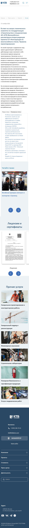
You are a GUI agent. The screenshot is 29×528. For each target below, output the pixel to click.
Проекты (4, 457)
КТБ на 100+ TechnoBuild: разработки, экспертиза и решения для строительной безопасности (15, 129)
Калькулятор (16, 438)
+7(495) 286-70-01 (14, 2)
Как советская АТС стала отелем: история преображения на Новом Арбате (14, 135)
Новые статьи (5, 112)
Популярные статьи (16, 112)
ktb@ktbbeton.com (14, 3)
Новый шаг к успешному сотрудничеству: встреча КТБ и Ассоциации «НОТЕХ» (13, 124)
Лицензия (13, 268)
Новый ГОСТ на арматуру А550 (13, 145)
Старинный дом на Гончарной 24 (14, 143)
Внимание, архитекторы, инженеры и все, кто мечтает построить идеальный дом (15, 152)
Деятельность (5, 473)
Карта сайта (14, 443)
